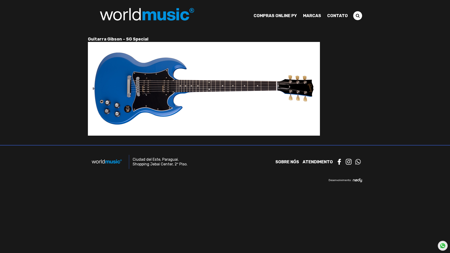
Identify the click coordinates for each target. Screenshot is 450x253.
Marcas (312, 16)
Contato (337, 16)
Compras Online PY (275, 16)
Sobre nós (287, 162)
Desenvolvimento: (340, 180)
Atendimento (318, 162)
